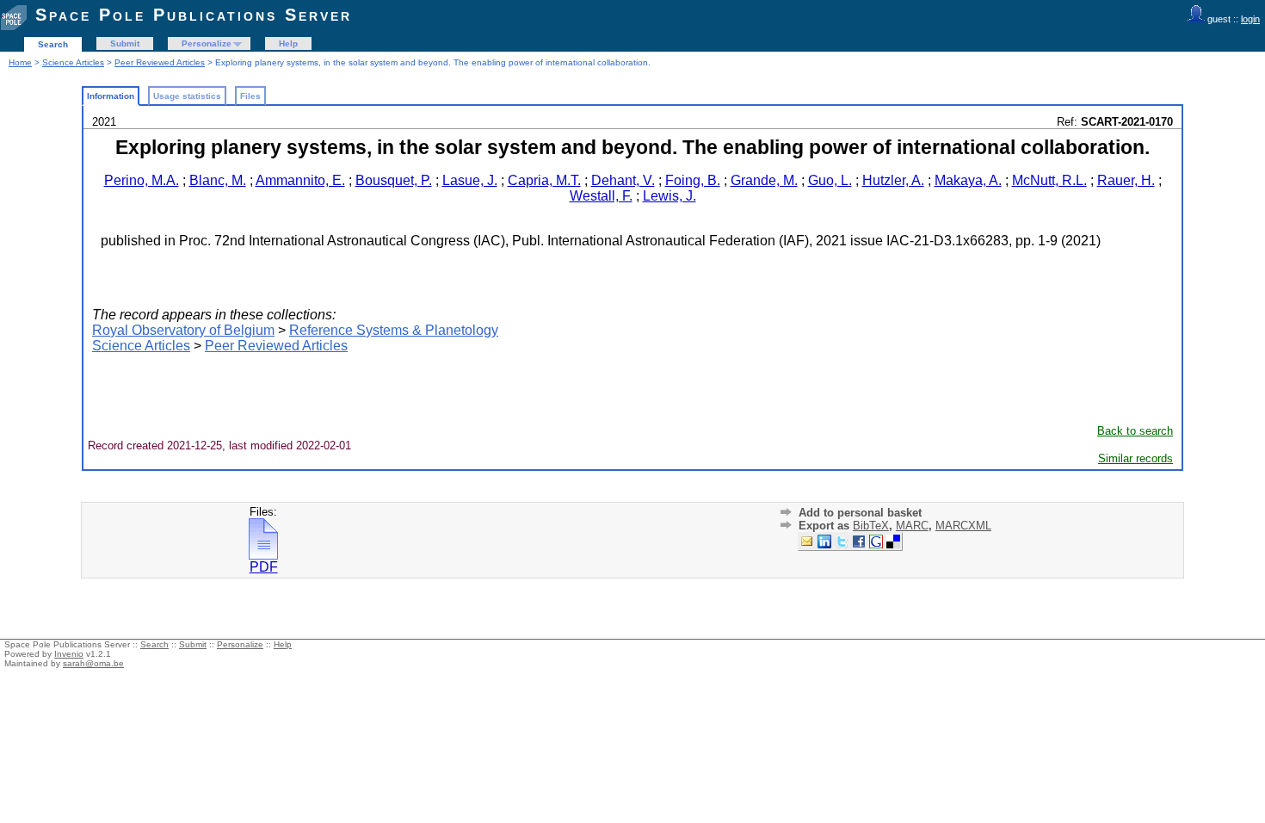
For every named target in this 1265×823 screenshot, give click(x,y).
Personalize (206, 43)
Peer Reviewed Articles (159, 62)
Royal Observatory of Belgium (183, 330)
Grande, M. (764, 180)
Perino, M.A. (141, 180)
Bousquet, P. (393, 180)
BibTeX (871, 525)
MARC (912, 525)
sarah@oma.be (93, 663)
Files (250, 96)
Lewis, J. (669, 196)
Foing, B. (692, 180)
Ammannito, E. (300, 180)
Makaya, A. (968, 180)
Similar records (1135, 458)
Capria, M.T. (544, 180)
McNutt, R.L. (1049, 180)
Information (110, 96)
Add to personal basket (860, 512)
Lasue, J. (469, 180)
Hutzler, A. (893, 180)
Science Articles (73, 62)
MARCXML (963, 525)
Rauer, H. (1126, 180)
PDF (264, 567)
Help (288, 43)
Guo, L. (830, 180)
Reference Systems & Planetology (393, 330)
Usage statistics (187, 96)
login (1250, 19)
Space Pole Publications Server (193, 14)
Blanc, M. (217, 180)
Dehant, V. (623, 180)
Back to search (1135, 430)
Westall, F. (601, 196)
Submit (124, 43)
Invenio (68, 654)
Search (53, 44)
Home (20, 62)
